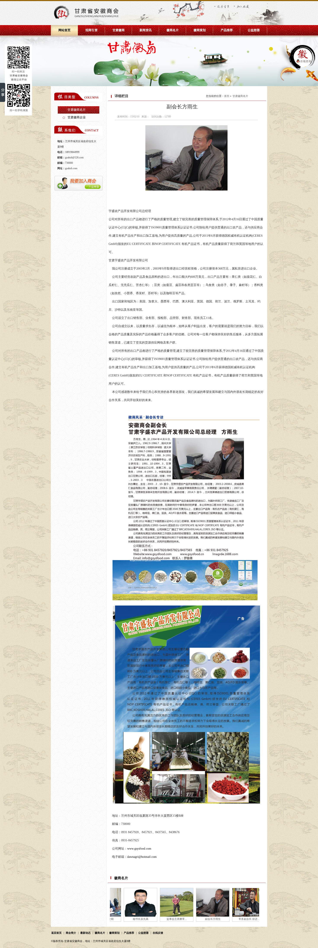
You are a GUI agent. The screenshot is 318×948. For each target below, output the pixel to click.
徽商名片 (173, 30)
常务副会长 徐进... (233, 919)
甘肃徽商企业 (76, 117)
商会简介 (71, 932)
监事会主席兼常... (161, 919)
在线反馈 (158, 932)
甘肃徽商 (118, 30)
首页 (226, 96)
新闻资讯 (146, 30)
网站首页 (64, 30)
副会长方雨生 (197, 919)
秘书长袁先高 (125, 919)
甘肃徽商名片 (76, 109)
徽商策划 (200, 30)
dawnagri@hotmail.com (142, 856)
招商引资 (91, 30)
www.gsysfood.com (139, 848)
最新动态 (85, 932)
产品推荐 (227, 30)
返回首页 (56, 932)
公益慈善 (254, 30)
